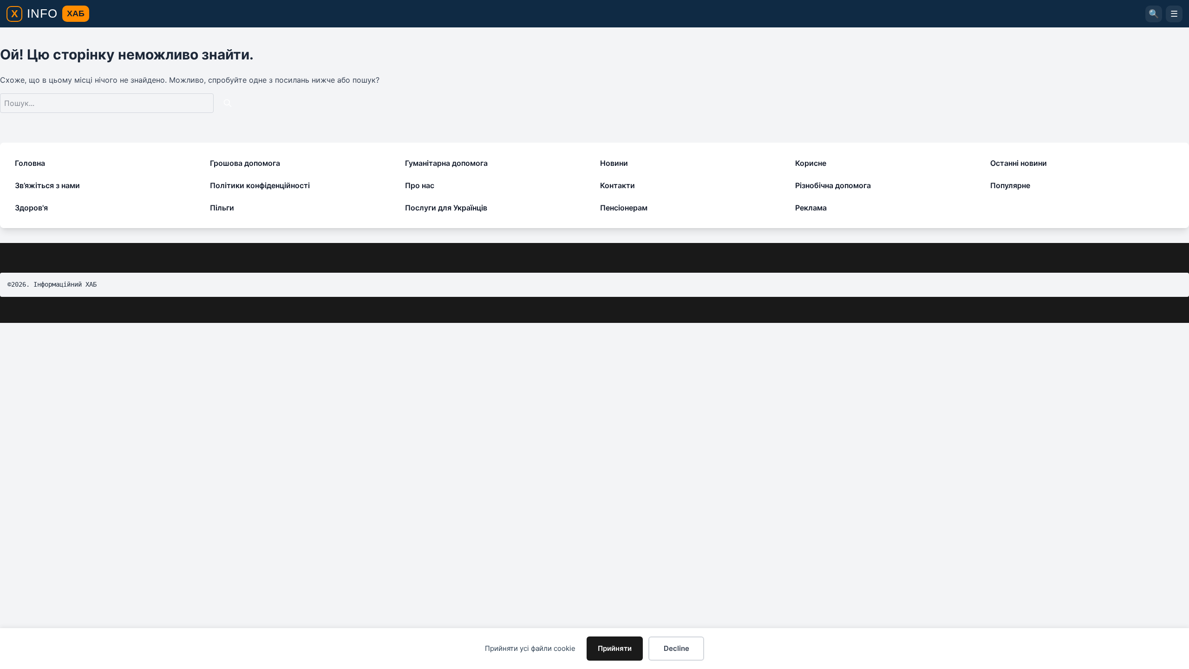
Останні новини (1018, 163)
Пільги (222, 207)
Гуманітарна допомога (446, 163)
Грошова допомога (245, 163)
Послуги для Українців (446, 207)
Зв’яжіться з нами (47, 185)
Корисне (810, 163)
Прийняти (615, 648)
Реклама (811, 207)
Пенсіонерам (623, 207)
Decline (676, 648)
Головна (30, 163)
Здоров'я (31, 207)
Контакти (617, 185)
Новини (614, 163)
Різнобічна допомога (833, 185)
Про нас (419, 185)
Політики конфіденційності (260, 185)
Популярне (1010, 185)
